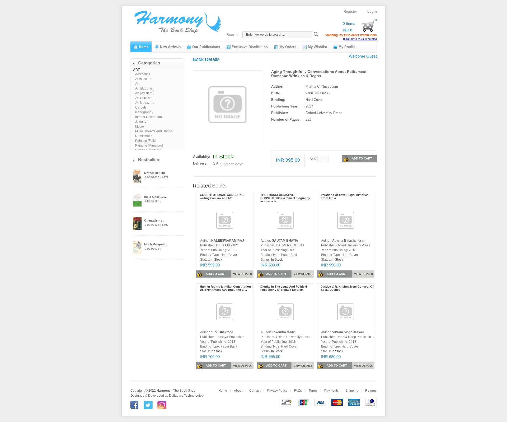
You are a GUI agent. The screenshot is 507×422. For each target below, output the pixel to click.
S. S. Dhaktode (222, 332)
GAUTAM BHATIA (285, 240)
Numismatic (143, 136)
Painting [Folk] (145, 141)
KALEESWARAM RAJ (227, 240)
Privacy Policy (277, 390)
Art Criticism (143, 98)
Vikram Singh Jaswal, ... (350, 332)
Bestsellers (149, 159)
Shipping (351, 390)
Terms (313, 390)
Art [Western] (144, 93)
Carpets (141, 107)
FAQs (298, 390)
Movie (139, 126)
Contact (254, 390)
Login (372, 11)
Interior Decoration (148, 117)
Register (350, 11)
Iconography (144, 112)
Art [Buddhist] (144, 88)
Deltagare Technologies (186, 395)
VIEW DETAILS (242, 274)
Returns (371, 390)
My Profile (346, 47)
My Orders (287, 47)
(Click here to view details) (360, 38)
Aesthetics (142, 74)
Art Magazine (144, 103)
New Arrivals (170, 47)
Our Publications (205, 47)
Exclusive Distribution (249, 47)
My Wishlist (317, 47)
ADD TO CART (362, 158)
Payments (331, 390)
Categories (149, 63)
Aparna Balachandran (348, 240)
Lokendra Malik (283, 332)
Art (137, 84)
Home (143, 47)
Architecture (143, 79)
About (238, 390)
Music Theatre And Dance (153, 131)
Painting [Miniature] (149, 145)
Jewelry (140, 122)
